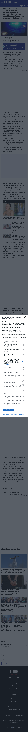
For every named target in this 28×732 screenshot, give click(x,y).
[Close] (25, 317)
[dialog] (14, 366)
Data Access (14, 414)
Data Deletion (6, 414)
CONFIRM (8, 409)
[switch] (23, 345)
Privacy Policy (22, 414)
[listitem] (14, 342)
